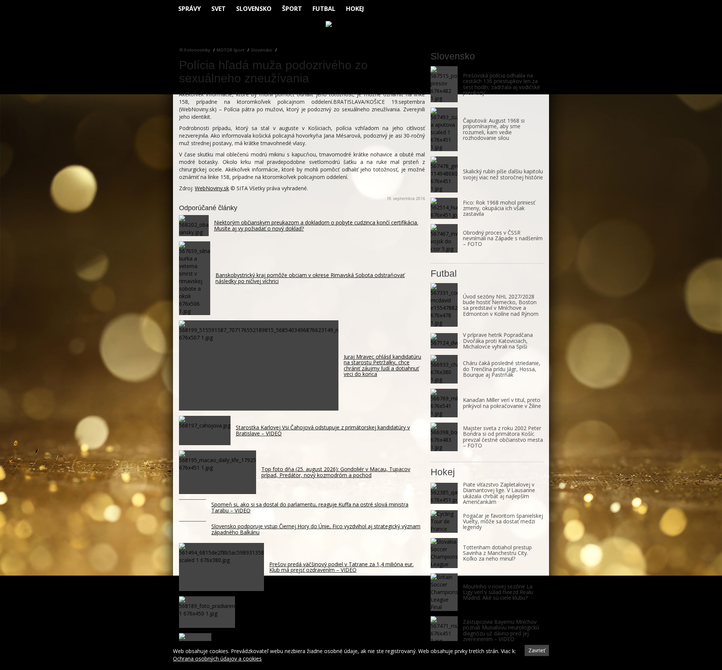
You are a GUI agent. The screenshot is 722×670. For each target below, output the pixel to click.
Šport (292, 9)
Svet (218, 9)
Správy (189, 9)
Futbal (323, 9)
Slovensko (254, 9)
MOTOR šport (230, 50)
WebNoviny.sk (212, 188)
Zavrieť (536, 650)
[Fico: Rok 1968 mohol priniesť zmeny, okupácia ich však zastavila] (444, 208)
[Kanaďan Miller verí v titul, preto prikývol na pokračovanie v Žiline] (444, 403)
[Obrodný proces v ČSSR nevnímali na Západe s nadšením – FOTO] (444, 238)
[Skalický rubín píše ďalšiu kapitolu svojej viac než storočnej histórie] (444, 174)
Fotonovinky (197, 50)
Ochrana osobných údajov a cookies (217, 658)
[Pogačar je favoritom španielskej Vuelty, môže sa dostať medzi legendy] (444, 521)
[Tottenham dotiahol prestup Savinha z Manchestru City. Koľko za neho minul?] (444, 553)
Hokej (355, 9)
